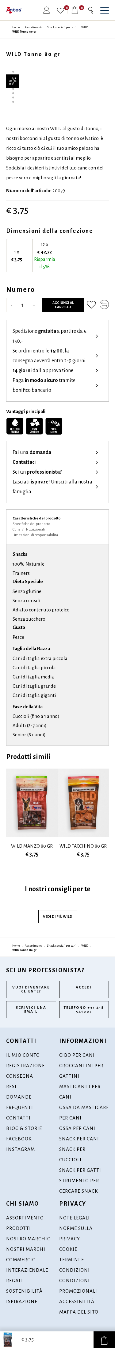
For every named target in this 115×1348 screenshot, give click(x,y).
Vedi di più (57, 917)
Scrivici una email (31, 1010)
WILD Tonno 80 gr (24, 31)
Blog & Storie (24, 1128)
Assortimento (33, 27)
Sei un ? (37, 472)
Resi (11, 1086)
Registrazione (25, 1065)
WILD (84, 27)
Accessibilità (76, 1301)
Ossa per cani (77, 1128)
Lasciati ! (52, 487)
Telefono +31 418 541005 (84, 1010)
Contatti (18, 1117)
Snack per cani (79, 1138)
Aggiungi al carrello (63, 305)
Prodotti (18, 1228)
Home (16, 27)
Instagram (20, 1149)
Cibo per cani (77, 1055)
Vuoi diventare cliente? (31, 989)
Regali (14, 1280)
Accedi (84, 987)
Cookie (68, 1249)
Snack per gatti (80, 1170)
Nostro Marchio (28, 1238)
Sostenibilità (24, 1291)
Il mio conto (23, 1055)
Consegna (19, 1076)
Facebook (19, 1138)
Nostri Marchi (25, 1249)
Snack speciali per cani (61, 27)
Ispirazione (21, 1301)
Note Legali (74, 1217)
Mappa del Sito (78, 1311)
